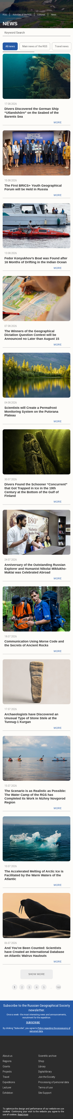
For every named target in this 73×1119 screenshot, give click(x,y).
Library (42, 1066)
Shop (41, 1061)
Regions (7, 1061)
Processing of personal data (53, 1082)
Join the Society (46, 1076)
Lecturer (7, 1087)
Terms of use (45, 1087)
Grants (6, 1066)
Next (66, 987)
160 (58, 987)
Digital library (45, 1071)
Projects (7, 1071)
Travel (6, 1076)
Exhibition (8, 1092)
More (57, 122)
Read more (23, 1114)
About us (7, 1055)
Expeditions (9, 1082)
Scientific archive (47, 1055)
